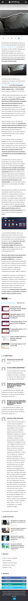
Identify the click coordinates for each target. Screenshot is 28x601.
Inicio (2, 5)
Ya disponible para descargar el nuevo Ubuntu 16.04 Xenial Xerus (18, 308)
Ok (14, 598)
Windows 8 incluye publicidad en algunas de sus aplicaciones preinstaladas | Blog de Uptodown (16, 402)
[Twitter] (11, 38)
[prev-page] (3, 351)
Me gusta (23, 577)
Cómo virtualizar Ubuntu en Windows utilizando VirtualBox (18, 338)
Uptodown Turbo (6, 567)
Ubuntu (10, 298)
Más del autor (21, 303)
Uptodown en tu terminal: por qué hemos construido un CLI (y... (18, 522)
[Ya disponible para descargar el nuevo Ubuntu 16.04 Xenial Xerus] (5, 308)
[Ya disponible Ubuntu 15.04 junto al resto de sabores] (5, 323)
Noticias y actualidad (9, 5)
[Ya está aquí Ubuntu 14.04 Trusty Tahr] (5, 345)
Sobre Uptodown (6, 560)
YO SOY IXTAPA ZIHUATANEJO (16, 367)
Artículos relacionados (9, 303)
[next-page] (5, 351)
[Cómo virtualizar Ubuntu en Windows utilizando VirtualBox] (5, 338)
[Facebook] (8, 38)
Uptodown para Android (8, 565)
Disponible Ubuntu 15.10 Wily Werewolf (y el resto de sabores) (17, 316)
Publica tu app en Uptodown (9, 558)
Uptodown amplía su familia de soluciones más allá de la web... (18, 530)
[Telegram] (18, 38)
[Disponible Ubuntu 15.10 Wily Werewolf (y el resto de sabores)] (5, 316)
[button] (2, 2)
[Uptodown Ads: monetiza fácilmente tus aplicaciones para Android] (5, 538)
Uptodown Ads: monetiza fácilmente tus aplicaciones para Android (18, 538)
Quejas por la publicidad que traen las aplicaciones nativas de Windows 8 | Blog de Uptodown (16, 385)
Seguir (23, 581)
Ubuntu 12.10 (12, 47)
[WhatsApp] (15, 38)
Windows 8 (5, 47)
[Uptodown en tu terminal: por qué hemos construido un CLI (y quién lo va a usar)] (5, 522)
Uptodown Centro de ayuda (9, 563)
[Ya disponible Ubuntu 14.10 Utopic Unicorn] (5, 331)
